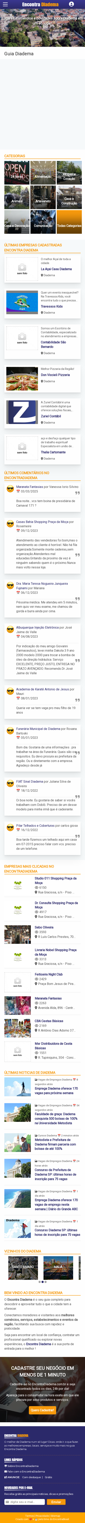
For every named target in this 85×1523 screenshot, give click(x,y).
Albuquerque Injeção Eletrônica (37, 627)
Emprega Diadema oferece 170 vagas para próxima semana (56, 1091)
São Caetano (58, 1267)
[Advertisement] (42, 104)
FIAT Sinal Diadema (29, 781)
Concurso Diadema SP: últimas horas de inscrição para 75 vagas (57, 1232)
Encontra (40, 4)
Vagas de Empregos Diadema (55, 1079)
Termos (29, 1516)
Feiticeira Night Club (49, 974)
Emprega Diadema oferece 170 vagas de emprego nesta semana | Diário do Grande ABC (56, 1204)
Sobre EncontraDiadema (23, 1466)
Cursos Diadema (47, 1135)
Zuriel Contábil (51, 416)
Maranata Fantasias (29, 487)
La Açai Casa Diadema (56, 269)
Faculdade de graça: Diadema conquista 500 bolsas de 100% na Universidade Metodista (56, 1118)
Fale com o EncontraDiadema (26, 1471)
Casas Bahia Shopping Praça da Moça (42, 522)
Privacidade (42, 1516)
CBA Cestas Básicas (49, 1021)
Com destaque (31, 1477)
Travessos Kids (52, 306)
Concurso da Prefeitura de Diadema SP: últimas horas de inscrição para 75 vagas (55, 1174)
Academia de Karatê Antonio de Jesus (42, 689)
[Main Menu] (5, 4)
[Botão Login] (71, 4)
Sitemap (55, 1516)
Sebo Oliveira (44, 927)
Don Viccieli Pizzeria (55, 375)
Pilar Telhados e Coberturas (35, 826)
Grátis (48, 1477)
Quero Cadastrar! (42, 1410)
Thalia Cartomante (53, 452)
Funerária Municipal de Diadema (38, 729)
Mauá (23, 1267)
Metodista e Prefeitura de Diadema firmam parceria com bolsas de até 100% (55, 1144)
